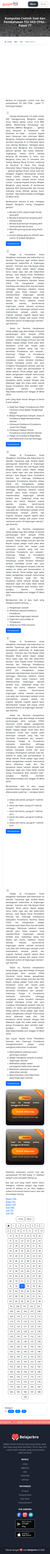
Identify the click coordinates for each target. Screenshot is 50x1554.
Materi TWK (11, 1199)
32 (39, 1246)
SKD (15, 42)
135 (18, 1341)
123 (39, 1326)
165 (18, 1371)
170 (18, 1376)
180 (18, 1387)
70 (16, 1281)
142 (32, 1346)
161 (25, 1366)
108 (39, 1311)
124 (11, 1331)
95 (22, 1301)
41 (22, 1256)
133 (39, 1336)
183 (39, 1387)
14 (41, 1230)
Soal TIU (9, 1210)
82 (16, 1291)
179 (11, 1387)
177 (32, 1382)
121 (25, 1326)
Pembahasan (13, 243)
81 (10, 1291)
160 (18, 1366)
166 (25, 1371)
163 (39, 1366)
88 (16, 1296)
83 (22, 1291)
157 (32, 1361)
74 (39, 1281)
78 (28, 1286)
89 (22, 1296)
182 (32, 1387)
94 (16, 1301)
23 (22, 1241)
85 (34, 1291)
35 (22, 1251)
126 (25, 1331)
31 (34, 1246)
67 (34, 1276)
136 (25, 1341)
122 (32, 1326)
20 (39, 1236)
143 (39, 1346)
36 (28, 1251)
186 (25, 1392)
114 (11, 1321)
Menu (33, 4)
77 (22, 1286)
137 (32, 1341)
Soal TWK (10, 1207)
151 (25, 1356)
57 (10, 1271)
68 (39, 1276)
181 (25, 1387)
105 (18, 1311)
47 (22, 1261)
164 (11, 1371)
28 (16, 1246)
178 (39, 1382)
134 (11, 1341)
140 (18, 1346)
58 (16, 1271)
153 (39, 1356)
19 (34, 1236)
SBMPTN (25, 1468)
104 (11, 1311)
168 (39, 1371)
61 (34, 1271)
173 (39, 1376)
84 (28, 1291)
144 (11, 1351)
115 (18, 1321)
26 (39, 1241)
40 (16, 1256)
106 (25, 1311)
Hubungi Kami (25, 1502)
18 (28, 1236)
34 (16, 1251)
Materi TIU (11, 1201)
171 (25, 1376)
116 (25, 1321)
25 (34, 1241)
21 (10, 1241)
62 (39, 1271)
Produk (25, 1491)
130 (18, 1336)
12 (30, 1230)
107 (32, 1311)
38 (39, 1251)
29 (22, 1246)
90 (28, 1296)
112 (32, 1316)
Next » (30, 1219)
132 (32, 1336)
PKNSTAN (25, 1475)
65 (22, 1276)
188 (39, 1392)
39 (10, 1256)
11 (24, 1230)
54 (28, 1266)
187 (32, 1392)
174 (11, 1382)
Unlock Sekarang (25, 1110)
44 (39, 1256)
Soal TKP (10, 1213)
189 (25, 1397)
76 (16, 1286)
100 (17, 1306)
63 (10, 1276)
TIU (21, 42)
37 (34, 1251)
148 (39, 1351)
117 (32, 1321)
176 (25, 1382)
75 (10, 1286)
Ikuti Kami (25, 1498)
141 (25, 1346)
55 (34, 1266)
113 (39, 1316)
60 (28, 1271)
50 (39, 1261)
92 (39, 1296)
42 (28, 1256)
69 (10, 1281)
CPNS (9, 42)
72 (28, 1281)
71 (22, 1281)
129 (11, 1336)
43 (34, 1256)
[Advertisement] (25, 71)
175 (18, 1382)
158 (39, 1361)
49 (34, 1261)
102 (31, 1306)
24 (28, 1241)
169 (11, 1376)
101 (24, 1306)
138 (39, 1341)
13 (35, 1230)
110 (18, 1316)
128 (39, 1331)
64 (16, 1276)
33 (10, 1251)
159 (11, 1366)
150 (18, 1356)
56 (39, 1266)
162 (32, 1366)
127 (32, 1331)
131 (25, 1336)
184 (11, 1392)
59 (22, 1271)
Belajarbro (32, 1549)
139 (11, 1346)
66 (28, 1276)
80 (39, 1286)
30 (28, 1246)
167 (32, 1371)
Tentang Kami (25, 1495)
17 (22, 1236)
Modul (43, 4)
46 (16, 1261)
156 (25, 1361)
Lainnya (25, 1479)
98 (39, 1301)
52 (16, 1266)
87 (10, 1296)
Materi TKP (11, 1204)
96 (28, 1301)
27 (10, 1246)
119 (11, 1326)
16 (16, 1236)
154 (11, 1361)
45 (10, 1261)
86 (39, 1291)
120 (18, 1326)
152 (32, 1356)
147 (32, 1351)
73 (34, 1281)
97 (34, 1301)
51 (10, 1266)
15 (10, 1236)
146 (25, 1351)
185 (18, 1392)
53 (22, 1266)
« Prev (20, 1219)
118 (39, 1321)
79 (34, 1286)
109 (11, 1316)
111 (25, 1316)
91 (34, 1296)
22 (16, 1241)
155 (18, 1361)
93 (10, 1301)
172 (32, 1376)
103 (38, 1306)
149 (11, 1356)
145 (18, 1351)
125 (18, 1331)
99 (11, 1306)
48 (28, 1261)
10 (18, 1230)
